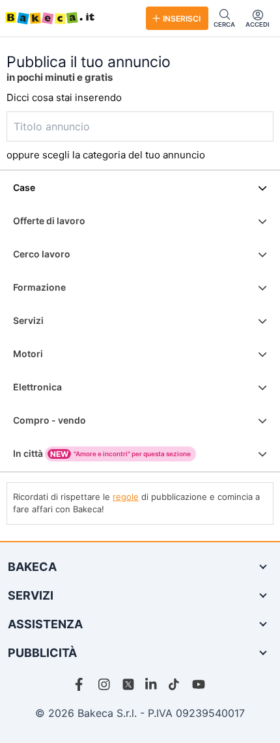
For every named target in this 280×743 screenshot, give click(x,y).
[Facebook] (81, 684)
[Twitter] (128, 684)
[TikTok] (175, 684)
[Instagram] (104, 684)
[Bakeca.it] (70, 18)
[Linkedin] (151, 684)
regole (126, 496)
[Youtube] (198, 684)
